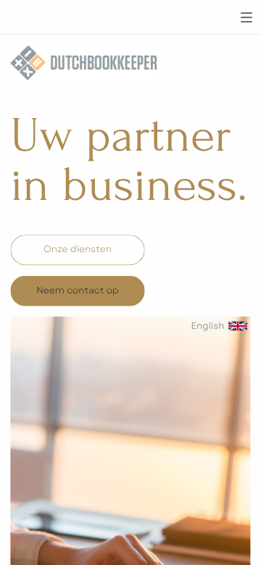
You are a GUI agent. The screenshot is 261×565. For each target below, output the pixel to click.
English (207, 325)
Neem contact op (77, 290)
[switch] (246, 17)
